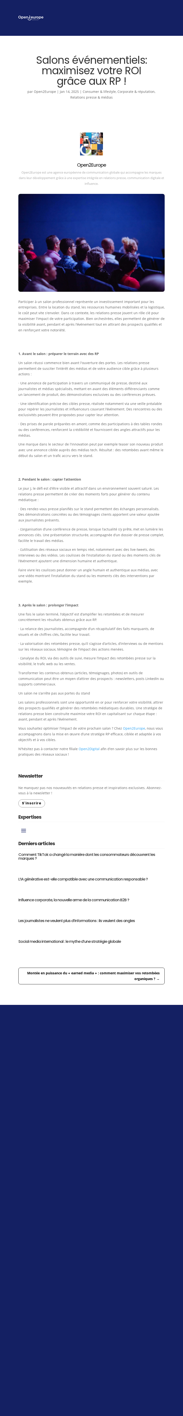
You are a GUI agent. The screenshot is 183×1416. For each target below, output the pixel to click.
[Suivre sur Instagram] (42, 1319)
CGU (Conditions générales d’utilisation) (116, 1386)
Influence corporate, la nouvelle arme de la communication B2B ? (73, 900)
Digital (101, 1282)
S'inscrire (31, 803)
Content (102, 1272)
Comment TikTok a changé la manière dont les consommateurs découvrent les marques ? (86, 856)
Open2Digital (89, 749)
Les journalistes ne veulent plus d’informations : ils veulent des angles (76, 920)
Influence (103, 1266)
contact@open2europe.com (117, 1312)
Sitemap (158, 1386)
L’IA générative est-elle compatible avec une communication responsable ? (83, 879)
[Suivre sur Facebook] (59, 1319)
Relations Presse (109, 1261)
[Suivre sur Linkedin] (25, 1319)
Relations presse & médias (91, 97)
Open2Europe (45, 91)
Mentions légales (67, 1386)
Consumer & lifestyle (99, 91)
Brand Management (111, 1277)
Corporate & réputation (136, 91)
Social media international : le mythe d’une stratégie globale (69, 941)
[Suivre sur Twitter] (77, 1319)
